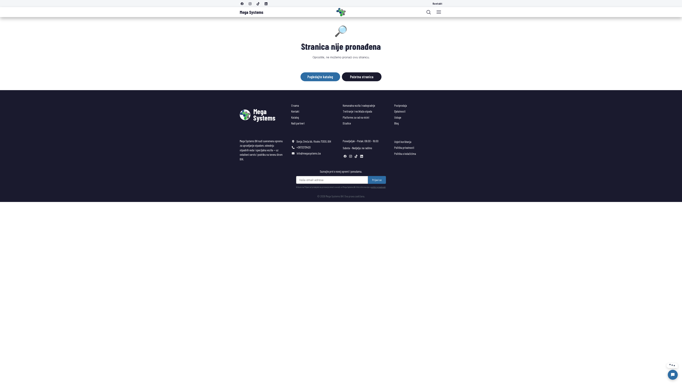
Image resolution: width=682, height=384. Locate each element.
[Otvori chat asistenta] (673, 375)
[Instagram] (251, 3)
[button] (438, 12)
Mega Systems (251, 12)
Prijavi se (377, 180)
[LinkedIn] (267, 3)
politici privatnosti (378, 187)
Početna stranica (362, 77)
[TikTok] (259, 3)
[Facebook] (243, 3)
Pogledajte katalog (320, 77)
